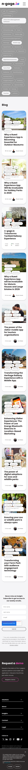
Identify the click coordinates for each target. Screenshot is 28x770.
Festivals (17, 68)
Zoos (18, 30)
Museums (18, 47)
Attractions (7, 34)
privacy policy (14, 645)
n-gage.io (12, 11)
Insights (5, 713)
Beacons (21, 51)
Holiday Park (7, 76)
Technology (7, 15)
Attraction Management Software (12, 20)
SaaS (22, 59)
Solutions (5, 700)
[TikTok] (22, 740)
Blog (5, 105)
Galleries (6, 72)
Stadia (5, 89)
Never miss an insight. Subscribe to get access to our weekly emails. (14, 598)
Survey (14, 89)
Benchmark (19, 64)
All (4, 11)
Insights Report (8, 81)
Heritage (6, 43)
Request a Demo (10, 680)
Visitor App (18, 34)
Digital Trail (7, 55)
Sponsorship (18, 85)
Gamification (17, 72)
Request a (12, 663)
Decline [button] (18, 766)
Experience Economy (10, 59)
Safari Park (7, 85)
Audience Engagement (11, 26)
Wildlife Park (7, 64)
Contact (5, 720)
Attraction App (8, 30)
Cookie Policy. (7, 762)
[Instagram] (11, 740)
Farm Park (6, 68)
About (4, 707)
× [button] (25, 752)
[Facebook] (15, 740)
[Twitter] (4, 740)
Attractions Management (12, 38)
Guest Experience (9, 51)
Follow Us (5, 736)
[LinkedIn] (7, 740)
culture (15, 93)
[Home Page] (10, 4)
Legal (4, 727)
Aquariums (7, 47)
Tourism (6, 93)
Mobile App (16, 43)
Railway (20, 81)
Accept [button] (10, 766)
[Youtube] (19, 740)
